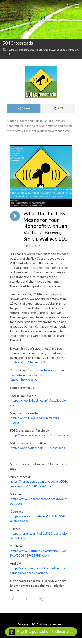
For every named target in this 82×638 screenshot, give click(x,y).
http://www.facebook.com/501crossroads (39, 435)
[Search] (68, 6)
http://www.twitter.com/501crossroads (38, 448)
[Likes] (12, 598)
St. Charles (31, 362)
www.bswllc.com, (48, 370)
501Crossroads (18, 42)
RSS (60, 108)
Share (26, 108)
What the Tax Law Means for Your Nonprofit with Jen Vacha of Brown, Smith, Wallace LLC (45, 226)
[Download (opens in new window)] (26, 599)
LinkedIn (16, 375)
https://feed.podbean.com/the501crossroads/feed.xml (43, 52)
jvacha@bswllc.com (23, 379)
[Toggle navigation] (77, 6)
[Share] (41, 598)
